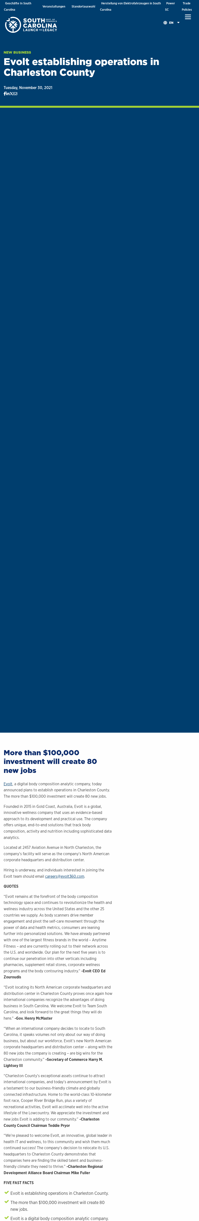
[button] (188, 17)
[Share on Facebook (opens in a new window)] (5, 94)
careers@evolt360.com (64, 876)
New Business (17, 52)
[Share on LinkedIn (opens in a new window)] (7, 94)
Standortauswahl (83, 6)
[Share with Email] (15, 94)
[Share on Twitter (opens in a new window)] (11, 94)
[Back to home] (31, 24)
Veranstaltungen (53, 6)
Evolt (8, 784)
